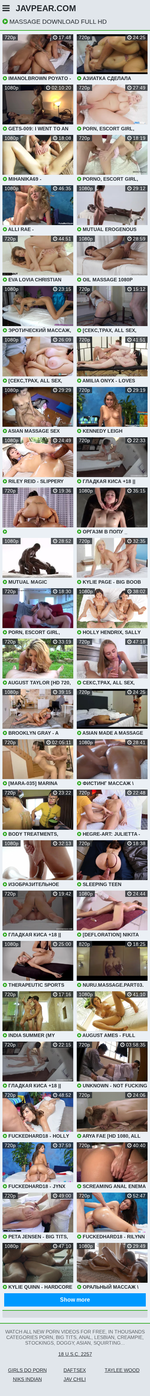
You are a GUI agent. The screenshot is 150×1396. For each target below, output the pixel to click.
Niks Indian (27, 1379)
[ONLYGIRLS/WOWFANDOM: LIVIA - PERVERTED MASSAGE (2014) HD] (37, 511)
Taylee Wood (122, 1370)
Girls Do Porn (27, 1370)
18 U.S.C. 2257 (75, 1354)
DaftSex (74, 1370)
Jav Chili (74, 1379)
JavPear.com (46, 8)
